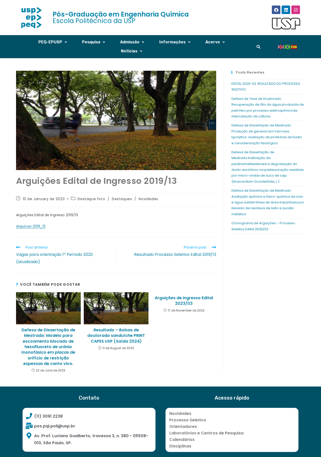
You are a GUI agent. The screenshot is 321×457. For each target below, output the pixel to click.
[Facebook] (276, 10)
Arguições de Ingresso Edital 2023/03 (184, 300)
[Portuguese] (287, 46)
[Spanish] (294, 46)
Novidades (148, 198)
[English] (281, 46)
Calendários (182, 439)
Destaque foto (91, 198)
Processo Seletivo (187, 420)
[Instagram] (295, 10)
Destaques (122, 198)
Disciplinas (180, 446)
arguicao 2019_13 (30, 226)
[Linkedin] (286, 10)
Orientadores (183, 426)
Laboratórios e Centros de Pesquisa (206, 433)
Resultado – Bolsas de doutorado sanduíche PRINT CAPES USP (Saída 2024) (116, 335)
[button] (52, 42)
